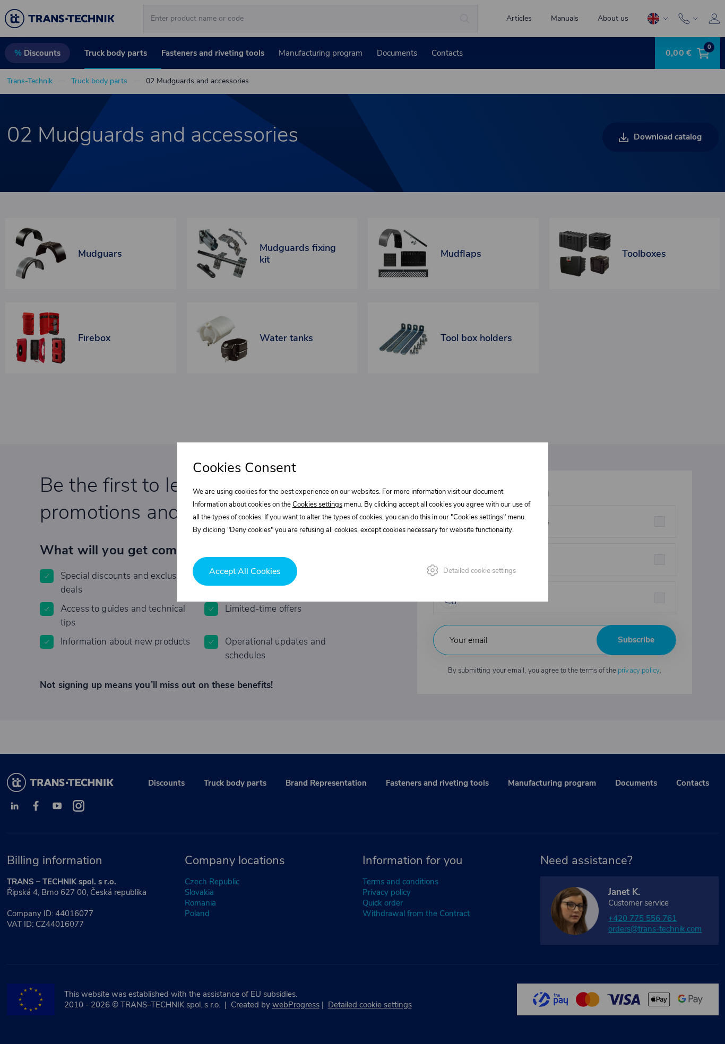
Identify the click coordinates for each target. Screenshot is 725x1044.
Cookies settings (317, 504)
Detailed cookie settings (479, 571)
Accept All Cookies (245, 571)
